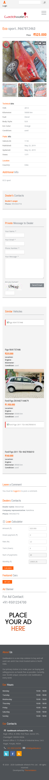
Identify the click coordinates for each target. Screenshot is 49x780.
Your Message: (12, 256)
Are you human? (11, 282)
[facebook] (12, 753)
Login (5, 6)
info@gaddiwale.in (33, 748)
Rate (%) (6, 541)
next (44, 61)
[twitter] (6, 753)
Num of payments (10, 555)
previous (5, 61)
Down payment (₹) (10, 535)
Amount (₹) (7, 528)
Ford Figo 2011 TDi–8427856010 (19, 452)
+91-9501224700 (14, 748)
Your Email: (10, 239)
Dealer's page (11, 201)
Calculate (8, 568)
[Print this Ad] (44, 43)
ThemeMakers (30, 770)
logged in (17, 491)
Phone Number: (12, 248)
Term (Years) (8, 548)
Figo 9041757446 (13, 349)
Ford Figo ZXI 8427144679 (17, 400)
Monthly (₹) (7, 561)
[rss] (19, 753)
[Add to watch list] (40, 43)
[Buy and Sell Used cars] (16, 14)
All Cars (7, 582)
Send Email (37, 285)
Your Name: (10, 231)
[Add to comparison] (36, 43)
